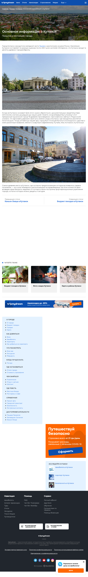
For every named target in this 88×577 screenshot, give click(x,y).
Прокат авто (11, 401)
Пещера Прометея (13, 415)
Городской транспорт (14, 403)
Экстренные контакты (15, 408)
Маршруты (11, 356)
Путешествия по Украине (50, 509)
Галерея (10, 327)
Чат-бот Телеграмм (31, 503)
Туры (6, 505)
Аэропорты (11, 341)
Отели (6, 508)
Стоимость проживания (15, 372)
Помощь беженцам (51, 513)
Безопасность (12, 405)
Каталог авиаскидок (12, 503)
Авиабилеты (11, 339)
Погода (9, 363)
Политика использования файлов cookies (68, 549)
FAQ (25, 500)
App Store (47, 503)
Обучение (48, 505)
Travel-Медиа (9, 514)
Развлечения (11, 379)
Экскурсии (11, 353)
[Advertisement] (44, 234)
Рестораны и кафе (13, 393)
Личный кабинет (50, 500)
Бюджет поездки (13, 325)
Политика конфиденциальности (40, 549)
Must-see (10, 351)
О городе (10, 323)
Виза (8, 337)
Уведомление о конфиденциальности (44, 553)
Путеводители (9, 516)
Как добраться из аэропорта (17, 344)
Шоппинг (10, 384)
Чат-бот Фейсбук (30, 505)
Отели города (12, 370)
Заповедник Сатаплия (15, 417)
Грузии (42, 46)
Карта (9, 330)
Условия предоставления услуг (16, 549)
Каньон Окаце (12, 419)
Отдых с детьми (13, 382)
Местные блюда (13, 391)
